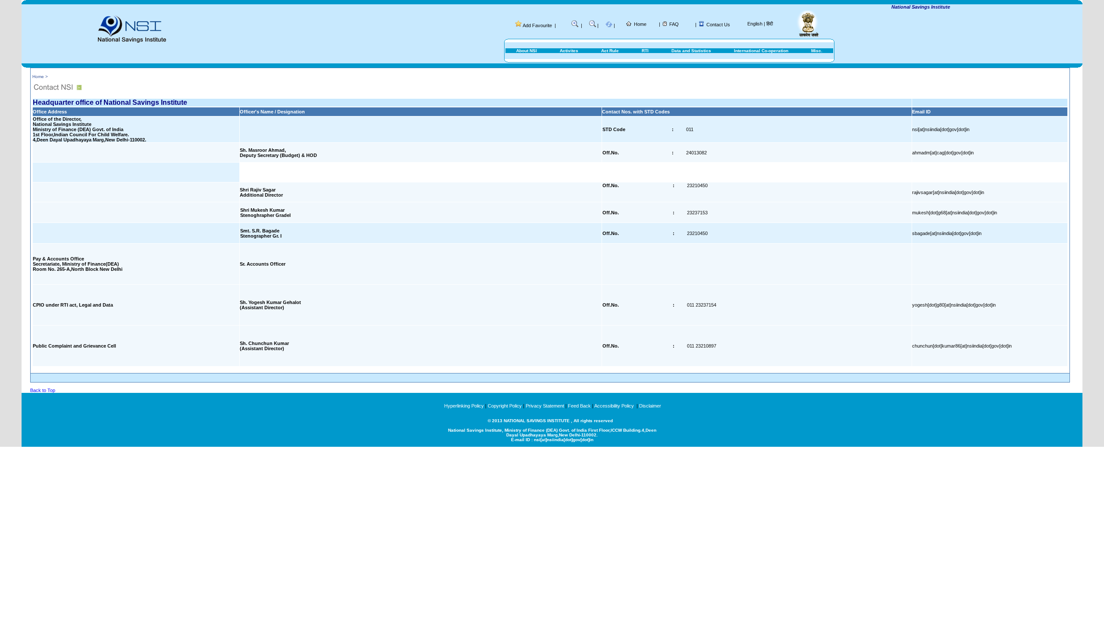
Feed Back (579, 405)
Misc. (816, 50)
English (754, 23)
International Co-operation (761, 50)
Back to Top (42, 390)
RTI (645, 50)
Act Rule (610, 50)
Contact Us (718, 24)
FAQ (674, 24)
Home (640, 24)
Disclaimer (650, 405)
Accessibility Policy (614, 405)
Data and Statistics (691, 50)
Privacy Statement (545, 405)
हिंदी (769, 23)
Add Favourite (537, 25)
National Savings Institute (910, 6)
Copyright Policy (505, 405)
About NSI (526, 50)
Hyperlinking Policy (464, 405)
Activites (569, 50)
